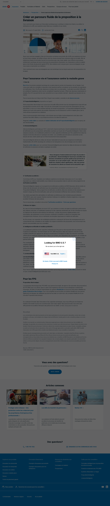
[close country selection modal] (74, 239)
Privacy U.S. (55, 264)
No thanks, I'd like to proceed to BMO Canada (55, 261)
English (62, 254)
